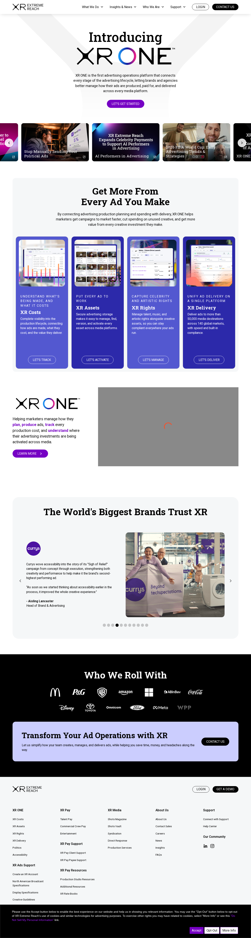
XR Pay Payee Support (73, 860)
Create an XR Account (25, 874)
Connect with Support (216, 819)
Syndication (114, 833)
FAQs (159, 854)
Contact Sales (164, 826)
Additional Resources (72, 886)
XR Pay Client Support (73, 852)
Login (201, 789)
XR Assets (19, 826)
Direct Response (117, 840)
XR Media (114, 810)
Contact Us (225, 7)
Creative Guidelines (24, 899)
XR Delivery (19, 840)
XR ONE (18, 810)
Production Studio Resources (77, 879)
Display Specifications (25, 892)
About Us (161, 819)
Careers (160, 833)
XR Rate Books (68, 893)
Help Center (210, 826)
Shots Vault (114, 826)
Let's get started (125, 104)
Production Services (120, 847)
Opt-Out (211, 930)
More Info (229, 930)
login (200, 7)
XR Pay (65, 810)
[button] (92, 7)
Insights (160, 847)
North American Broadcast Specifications (28, 883)
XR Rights (18, 833)
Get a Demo (225, 789)
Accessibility (20, 854)
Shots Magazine (117, 819)
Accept (196, 930)
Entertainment (68, 833)
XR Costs (18, 819)
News (159, 840)
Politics (17, 847)
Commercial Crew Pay (73, 826)
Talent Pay (66, 819)
